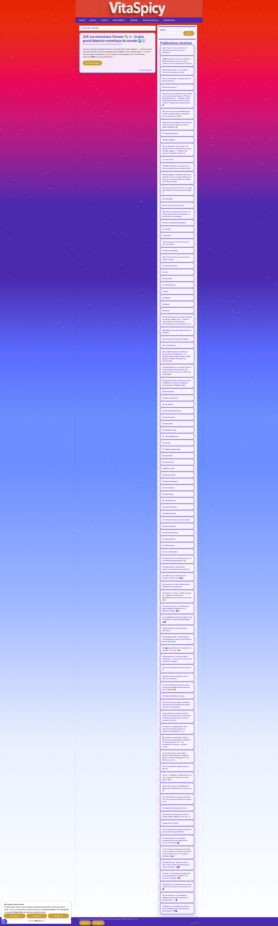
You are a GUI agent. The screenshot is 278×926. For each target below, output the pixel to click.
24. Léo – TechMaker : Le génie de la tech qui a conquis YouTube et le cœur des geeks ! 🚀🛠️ (176, 777)
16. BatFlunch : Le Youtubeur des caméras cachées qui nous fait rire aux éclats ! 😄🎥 (177, 886)
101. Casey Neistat (169, 345)
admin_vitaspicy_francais (92, 44)
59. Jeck (165, 272)
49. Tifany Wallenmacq (170, 436)
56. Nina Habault (168, 391)
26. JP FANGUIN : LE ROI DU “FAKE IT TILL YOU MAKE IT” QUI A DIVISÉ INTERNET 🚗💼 (177, 619)
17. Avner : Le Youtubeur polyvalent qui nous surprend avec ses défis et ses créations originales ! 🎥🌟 (176, 875)
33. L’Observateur (168, 545)
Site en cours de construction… (173, 205)
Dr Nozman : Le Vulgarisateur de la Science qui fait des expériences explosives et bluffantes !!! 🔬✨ (174, 729)
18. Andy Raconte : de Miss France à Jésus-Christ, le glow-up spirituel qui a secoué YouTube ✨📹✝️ (176, 864)
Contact (104, 20)
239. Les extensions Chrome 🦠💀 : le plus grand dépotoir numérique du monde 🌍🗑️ (114, 38)
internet (119, 44)
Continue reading (92, 63)
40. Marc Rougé (167, 494)
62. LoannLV (166, 229)
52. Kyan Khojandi (168, 417)
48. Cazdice (166, 443)
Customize (14, 916)
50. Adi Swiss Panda (169, 430)
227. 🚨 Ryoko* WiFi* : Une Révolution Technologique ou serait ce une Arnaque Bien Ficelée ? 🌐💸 (176, 639)
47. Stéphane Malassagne (171, 449)
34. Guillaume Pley (168, 539)
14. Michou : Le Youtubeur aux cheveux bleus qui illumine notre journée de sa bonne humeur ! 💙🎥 (176, 908)
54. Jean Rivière (167, 404)
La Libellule (166, 298)
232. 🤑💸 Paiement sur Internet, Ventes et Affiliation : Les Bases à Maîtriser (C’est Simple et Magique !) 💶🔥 (176, 383)
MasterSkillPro (119, 20)
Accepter (98, 923)
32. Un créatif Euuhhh (169, 552)
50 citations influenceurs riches (173, 696)
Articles (93, 20)
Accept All (58, 916)
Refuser (85, 923)
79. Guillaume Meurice (170, 133)
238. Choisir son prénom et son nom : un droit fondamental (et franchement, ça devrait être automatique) (176, 214)
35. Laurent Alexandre (170, 532)
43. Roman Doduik (168, 475)
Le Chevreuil (166, 235)
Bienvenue (166, 310)
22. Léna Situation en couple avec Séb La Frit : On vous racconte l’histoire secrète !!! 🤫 (176, 799)
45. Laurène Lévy (168, 462)
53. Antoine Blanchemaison (172, 411)
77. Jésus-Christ (168, 159)
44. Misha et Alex (168, 468)
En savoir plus (195, 923)
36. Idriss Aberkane (169, 526)
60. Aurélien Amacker (169, 266)
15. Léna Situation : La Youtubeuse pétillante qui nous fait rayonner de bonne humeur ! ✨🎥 (175, 897)
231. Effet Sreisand (169, 513)
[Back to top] (273, 921)
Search (163, 30)
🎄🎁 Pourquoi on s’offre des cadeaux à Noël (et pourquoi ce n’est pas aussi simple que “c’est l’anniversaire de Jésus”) (177, 61)
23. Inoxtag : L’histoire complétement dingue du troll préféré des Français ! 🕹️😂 (176, 788)
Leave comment (146, 70)
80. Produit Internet (169, 87)
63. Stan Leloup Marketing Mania (174, 223)
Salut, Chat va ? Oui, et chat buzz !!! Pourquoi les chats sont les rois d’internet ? (175, 50)
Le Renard (165, 304)
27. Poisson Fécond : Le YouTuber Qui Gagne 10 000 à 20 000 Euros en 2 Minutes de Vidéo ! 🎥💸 (175, 608)
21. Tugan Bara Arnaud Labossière (174, 808)
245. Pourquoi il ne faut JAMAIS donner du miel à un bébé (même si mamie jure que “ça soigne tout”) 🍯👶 (176, 114)
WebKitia (134, 20)
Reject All (36, 916)
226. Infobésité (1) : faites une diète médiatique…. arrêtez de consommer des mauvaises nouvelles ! (177, 659)
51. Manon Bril (167, 423)
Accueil (82, 20)
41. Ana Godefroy (168, 488)
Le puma (165, 291)
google (115, 44)
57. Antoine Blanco (169, 285)
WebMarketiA (169, 20)
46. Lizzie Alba (167, 456)
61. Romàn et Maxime (170, 250)
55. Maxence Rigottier (170, 398)
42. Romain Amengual (170, 481)
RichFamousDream (150, 20)
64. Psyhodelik (167, 199)
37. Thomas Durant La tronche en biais (176, 520)
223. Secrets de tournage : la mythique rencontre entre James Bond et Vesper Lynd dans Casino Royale (176, 704)
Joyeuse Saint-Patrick (170, 823)
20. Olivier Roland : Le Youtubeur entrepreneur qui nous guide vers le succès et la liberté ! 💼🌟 (175, 840)
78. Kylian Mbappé (168, 140)
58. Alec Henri (167, 278)
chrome (103, 44)
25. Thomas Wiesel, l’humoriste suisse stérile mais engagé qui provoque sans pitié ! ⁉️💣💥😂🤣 (176, 687)
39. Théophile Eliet (169, 500)
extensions (109, 44)
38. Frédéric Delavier (169, 507)
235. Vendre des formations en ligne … (175, 339)
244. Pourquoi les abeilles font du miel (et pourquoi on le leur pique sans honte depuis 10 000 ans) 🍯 (177, 124)
